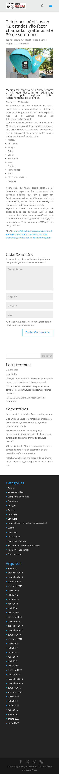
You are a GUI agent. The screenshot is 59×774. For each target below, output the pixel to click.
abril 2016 (12, 714)
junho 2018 (13, 599)
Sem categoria (14, 554)
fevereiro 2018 (15, 617)
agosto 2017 (13, 643)
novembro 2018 (15, 577)
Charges (12, 505)
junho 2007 (13, 723)
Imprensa (12, 532)
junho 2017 (13, 652)
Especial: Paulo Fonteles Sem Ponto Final (27, 523)
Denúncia (12, 514)
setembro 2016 (15, 692)
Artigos (9, 43)
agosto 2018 (13, 590)
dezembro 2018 (15, 572)
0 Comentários (22, 43)
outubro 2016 (14, 687)
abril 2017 (12, 661)
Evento (11, 527)
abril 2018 (12, 608)
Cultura (11, 510)
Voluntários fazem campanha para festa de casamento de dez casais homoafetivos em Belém (29, 450)
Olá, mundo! (12, 369)
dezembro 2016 (15, 679)
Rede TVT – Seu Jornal (18, 549)
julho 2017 (13, 648)
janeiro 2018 (14, 621)
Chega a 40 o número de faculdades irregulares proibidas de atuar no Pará (29, 461)
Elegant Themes (29, 766)
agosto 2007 (13, 718)
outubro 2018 (14, 581)
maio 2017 (13, 656)
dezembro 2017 (15, 625)
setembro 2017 (15, 639)
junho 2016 (13, 705)
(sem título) (11, 374)
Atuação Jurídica (15, 492)
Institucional (14, 536)
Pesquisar (47, 355)
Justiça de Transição (17, 541)
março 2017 (13, 665)
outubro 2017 (14, 634)
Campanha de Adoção (18, 496)
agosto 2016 (13, 696)
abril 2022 (12, 568)
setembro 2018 (15, 586)
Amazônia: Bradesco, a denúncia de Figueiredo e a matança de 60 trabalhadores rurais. (29, 422)
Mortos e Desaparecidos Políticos (24, 545)
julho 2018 (13, 594)
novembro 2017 (15, 630)
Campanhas (13, 501)
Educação (12, 518)
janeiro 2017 (14, 674)
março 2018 (13, 612)
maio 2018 (13, 603)
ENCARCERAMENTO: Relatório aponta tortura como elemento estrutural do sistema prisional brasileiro (28, 390)
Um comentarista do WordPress (21, 414)
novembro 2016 (15, 683)
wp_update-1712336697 (21, 39)
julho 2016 (13, 701)
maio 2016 (13, 709)
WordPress (31, 770)
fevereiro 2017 (15, 670)
